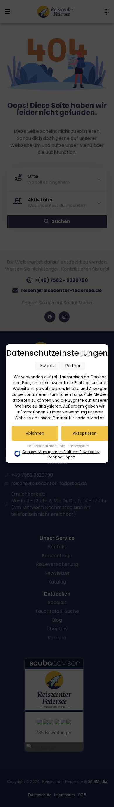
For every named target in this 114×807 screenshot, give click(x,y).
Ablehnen (35, 433)
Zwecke (48, 366)
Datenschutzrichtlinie (46, 445)
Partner (72, 366)
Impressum (79, 445)
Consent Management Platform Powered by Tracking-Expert (61, 454)
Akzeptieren (84, 433)
